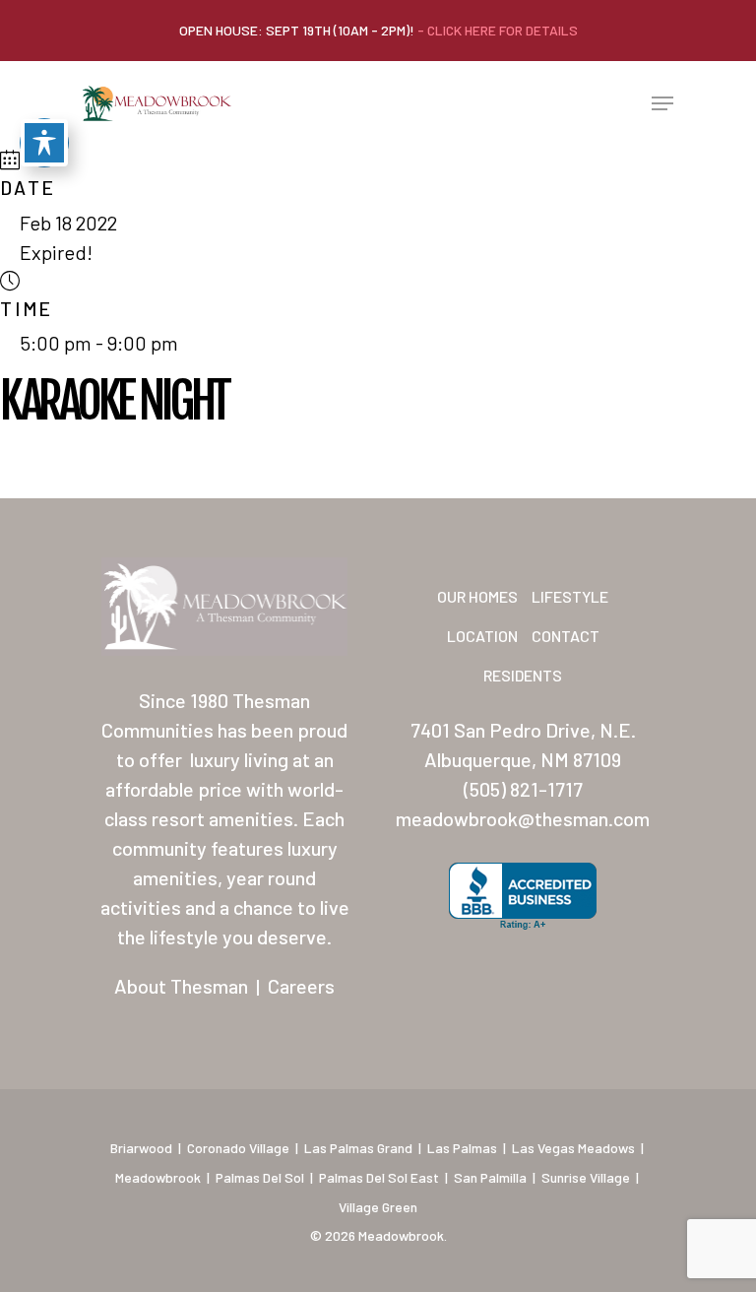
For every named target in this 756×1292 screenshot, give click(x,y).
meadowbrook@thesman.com (523, 818)
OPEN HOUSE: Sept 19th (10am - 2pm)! (378, 30)
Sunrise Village (585, 1177)
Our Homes (477, 596)
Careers (301, 986)
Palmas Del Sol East (379, 1177)
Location (482, 635)
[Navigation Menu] (662, 103)
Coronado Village (238, 1147)
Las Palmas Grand (358, 1147)
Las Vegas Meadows (573, 1147)
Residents (522, 675)
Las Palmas (462, 1147)
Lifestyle (570, 596)
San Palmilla (490, 1177)
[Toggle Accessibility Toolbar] (44, 142)
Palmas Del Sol (260, 1177)
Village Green (378, 1206)
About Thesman (181, 986)
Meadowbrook (158, 1177)
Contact (565, 635)
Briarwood (141, 1147)
